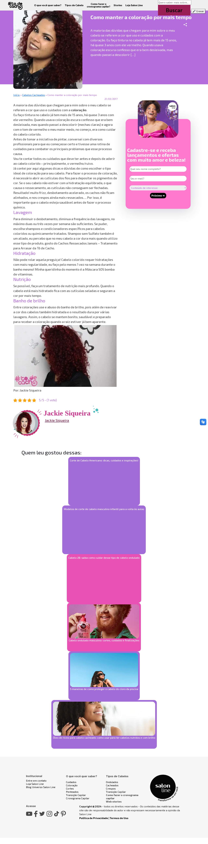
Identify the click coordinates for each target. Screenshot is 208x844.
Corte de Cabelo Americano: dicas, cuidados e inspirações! (104, 460)
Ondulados (112, 782)
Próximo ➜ (158, 195)
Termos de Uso (119, 818)
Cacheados (112, 785)
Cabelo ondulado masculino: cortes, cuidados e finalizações (104, 640)
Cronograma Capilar (77, 798)
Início (16, 94)
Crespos (111, 788)
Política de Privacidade (93, 818)
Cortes (70, 788)
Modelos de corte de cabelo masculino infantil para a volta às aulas (104, 509)
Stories (118, 5)
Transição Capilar (76, 794)
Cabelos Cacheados (33, 94)
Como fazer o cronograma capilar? (98, 5)
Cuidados (71, 782)
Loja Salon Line (134, 5)
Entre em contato (36, 780)
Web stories (114, 801)
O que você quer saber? (47, 5)
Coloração (72, 785)
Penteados (72, 791)
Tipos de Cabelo (74, 5)
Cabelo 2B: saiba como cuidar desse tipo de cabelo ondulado (104, 557)
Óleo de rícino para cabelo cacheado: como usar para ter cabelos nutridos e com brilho (104, 737)
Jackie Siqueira (57, 420)
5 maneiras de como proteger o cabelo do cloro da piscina (104, 688)
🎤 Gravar (198, 11)
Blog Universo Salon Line (40, 787)
